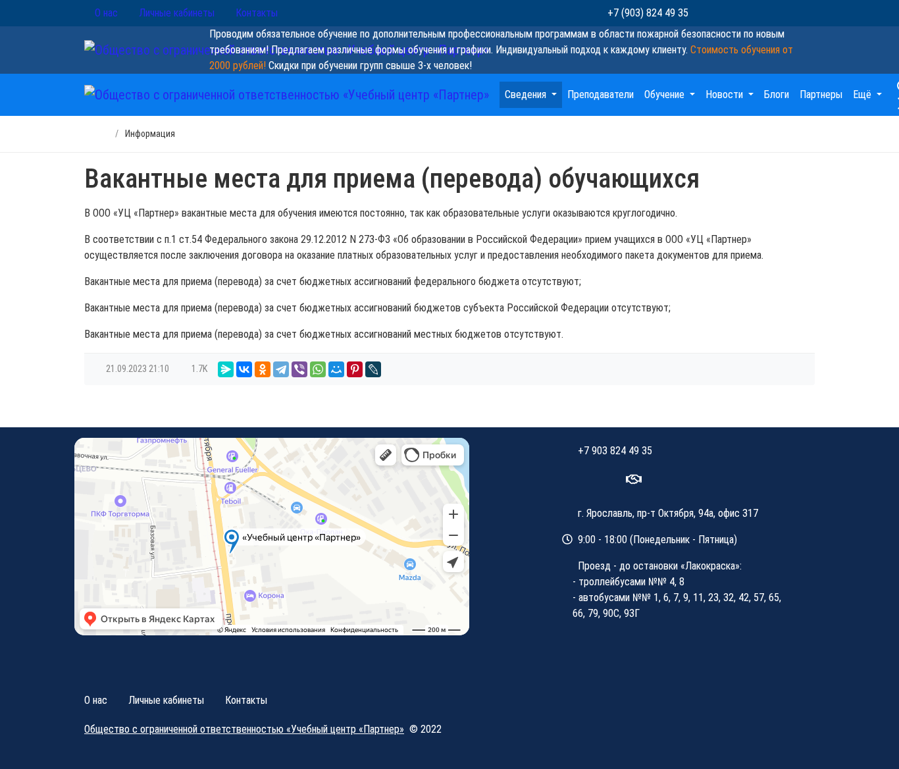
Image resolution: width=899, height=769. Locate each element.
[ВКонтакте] (739, 13)
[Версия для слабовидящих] (799, 13)
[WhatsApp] (709, 13)
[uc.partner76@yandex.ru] (634, 481)
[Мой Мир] (336, 369)
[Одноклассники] (262, 369)
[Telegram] (281, 369)
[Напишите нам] (769, 13)
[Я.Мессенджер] (226, 369)
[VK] (606, 481)
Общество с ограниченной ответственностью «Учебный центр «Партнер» (244, 729)
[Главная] (94, 134)
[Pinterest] (355, 369)
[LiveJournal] (373, 369)
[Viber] (299, 369)
